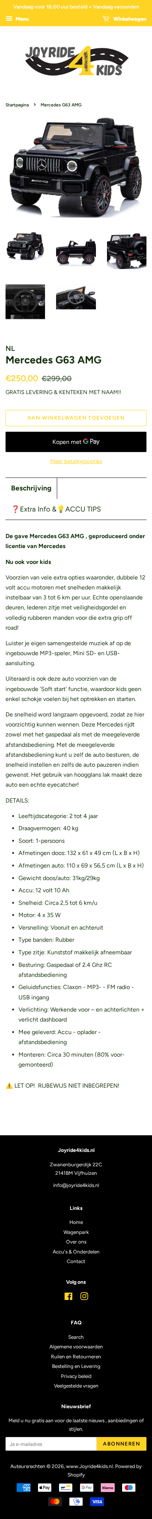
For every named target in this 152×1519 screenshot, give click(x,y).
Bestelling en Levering (76, 1366)
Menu (21, 19)
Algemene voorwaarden (76, 1346)
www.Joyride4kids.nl (89, 1466)
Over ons (76, 1242)
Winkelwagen (129, 19)
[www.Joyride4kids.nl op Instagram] (84, 1298)
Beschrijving (31, 488)
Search (76, 1337)
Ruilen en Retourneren (76, 1356)
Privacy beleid (76, 1376)
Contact (76, 1261)
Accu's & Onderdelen (76, 1252)
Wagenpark (76, 1232)
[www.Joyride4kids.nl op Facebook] (68, 1298)
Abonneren (121, 1444)
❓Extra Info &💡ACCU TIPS (56, 509)
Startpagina (17, 104)
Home (76, 1222)
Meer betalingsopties (76, 461)
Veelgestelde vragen (76, 1386)
